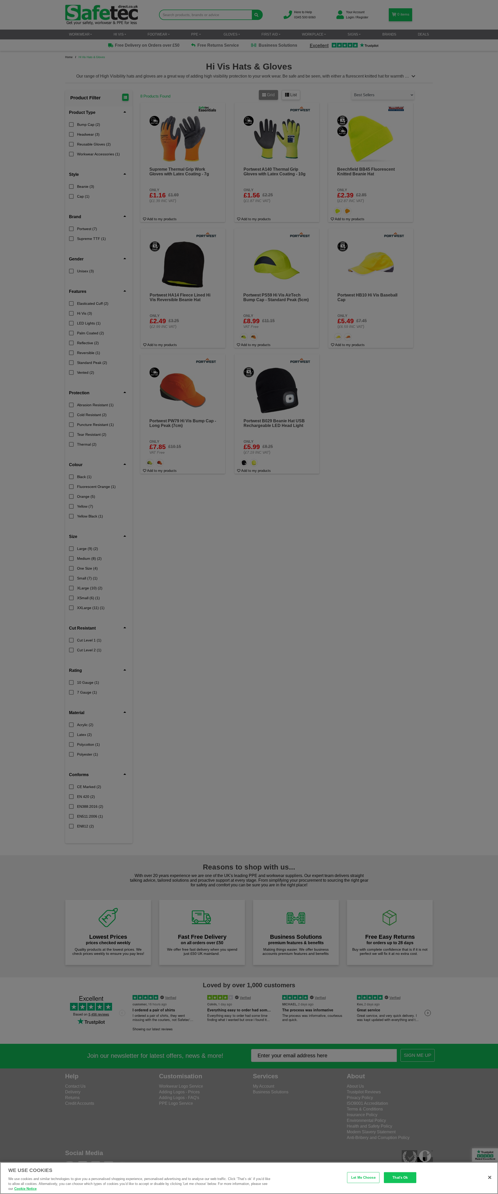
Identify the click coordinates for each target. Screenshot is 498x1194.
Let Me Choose (363, 1177)
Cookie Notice (25, 1189)
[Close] (489, 1177)
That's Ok (400, 1177)
